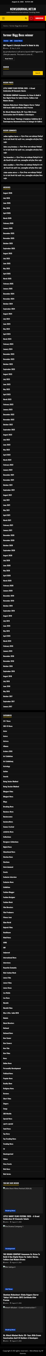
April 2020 (7, 575)
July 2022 (6, 439)
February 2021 (8, 525)
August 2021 (7, 495)
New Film (6, 1048)
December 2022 (8, 414)
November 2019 (8, 600)
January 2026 (8, 228)
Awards (5, 776)
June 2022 (6, 444)
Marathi (5, 1003)
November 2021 (8, 480)
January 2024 (7, 349)
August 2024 (7, 314)
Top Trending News (9, 1139)
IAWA (5, 942)
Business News (8, 811)
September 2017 (9, 701)
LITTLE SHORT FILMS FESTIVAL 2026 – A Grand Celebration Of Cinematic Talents (19, 89)
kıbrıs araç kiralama (10, 146)
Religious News (8, 1088)
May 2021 (6, 510)
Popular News (8, 1078)
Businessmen (7, 816)
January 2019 (7, 651)
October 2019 (8, 605)
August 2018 (7, 676)
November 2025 (8, 238)
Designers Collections (10, 842)
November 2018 (8, 661)
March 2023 (7, 399)
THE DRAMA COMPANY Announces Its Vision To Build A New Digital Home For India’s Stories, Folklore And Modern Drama (22, 98)
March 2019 (7, 641)
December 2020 (8, 535)
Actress (6, 741)
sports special (8, 1123)
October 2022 (8, 424)
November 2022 (8, 419)
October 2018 (8, 666)
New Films (6, 1053)
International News (9, 957)
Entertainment (8, 867)
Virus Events (7, 1164)
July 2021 (6, 500)
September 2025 (9, 248)
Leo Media (6, 993)
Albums (5, 746)
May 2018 (6, 691)
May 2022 (6, 449)
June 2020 (6, 565)
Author (5, 771)
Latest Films (7, 983)
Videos (5, 1159)
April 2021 (6, 515)
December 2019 (8, 595)
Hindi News (7, 937)
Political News (8, 1073)
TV (4, 1149)
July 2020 (6, 560)
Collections (7, 837)
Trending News (8, 1144)
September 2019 (9, 610)
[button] (3, 18)
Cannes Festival (8, 827)
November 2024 (8, 298)
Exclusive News (8, 882)
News (5, 1058)
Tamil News (7, 1128)
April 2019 (6, 636)
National (6, 1028)
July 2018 (6, 681)
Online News (7, 1063)
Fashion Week (8, 902)
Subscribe (39, 18)
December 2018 (8, 656)
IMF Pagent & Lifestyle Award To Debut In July (21, 45)
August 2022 (7, 434)
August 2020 (7, 555)
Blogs (5, 801)
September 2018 (9, 671)
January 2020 (8, 590)
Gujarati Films (8, 927)
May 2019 (6, 631)
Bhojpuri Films (8, 791)
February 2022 (8, 465)
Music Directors (8, 1023)
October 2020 (8, 545)
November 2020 (8, 540)
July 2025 (6, 258)
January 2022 (7, 470)
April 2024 (6, 334)
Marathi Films (8, 1008)
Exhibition (6, 887)
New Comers (7, 1043)
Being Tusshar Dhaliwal (11, 786)
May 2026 (6, 208)
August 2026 (7, 193)
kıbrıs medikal (8, 164)
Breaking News (8, 806)
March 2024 (7, 339)
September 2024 (9, 309)
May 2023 (6, 389)
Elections (6, 862)
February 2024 (8, 344)
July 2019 (6, 621)
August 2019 (7, 616)
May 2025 (6, 268)
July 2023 (6, 379)
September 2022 (9, 429)
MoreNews (34, 1351)
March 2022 (7, 460)
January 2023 (7, 409)
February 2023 (8, 404)
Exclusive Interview (10, 877)
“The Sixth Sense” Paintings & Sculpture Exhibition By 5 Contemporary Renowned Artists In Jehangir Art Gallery (22, 120)
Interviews (7, 962)
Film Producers (8, 912)
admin (7, 48)
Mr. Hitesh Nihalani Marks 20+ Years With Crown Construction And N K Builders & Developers (19, 113)
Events (6, 41)
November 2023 (8, 359)
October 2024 (8, 303)
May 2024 (6, 329)
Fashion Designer (9, 897)
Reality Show (7, 1083)
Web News (6, 1169)
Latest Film (7, 977)
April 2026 (7, 213)
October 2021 (8, 485)
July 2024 (6, 319)
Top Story (6, 1134)
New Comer (7, 1038)
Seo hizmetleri (9, 157)
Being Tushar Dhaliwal (10, 781)
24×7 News (7, 721)
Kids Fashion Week (9, 972)
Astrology (6, 766)
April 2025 (6, 273)
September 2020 (9, 550)
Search (6, 67)
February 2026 (8, 223)
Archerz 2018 (7, 751)
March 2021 (7, 520)
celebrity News (8, 831)
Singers (5, 1103)
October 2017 (7, 696)
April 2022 (6, 454)
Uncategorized (8, 1154)
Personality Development (12, 1068)
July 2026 (6, 198)
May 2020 (6, 570)
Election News (8, 857)
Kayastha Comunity (9, 967)
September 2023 (9, 369)
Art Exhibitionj (8, 761)
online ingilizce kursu (11, 136)
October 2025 (8, 243)
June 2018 (6, 686)
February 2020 (8, 585)
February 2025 (8, 283)
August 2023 (7, 374)
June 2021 (6, 505)
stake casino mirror (10, 172)
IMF (11, 41)
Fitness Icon (7, 917)
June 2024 (6, 324)
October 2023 (8, 364)
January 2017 (7, 706)
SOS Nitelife (7, 1113)
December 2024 (8, 293)
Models (5, 1018)
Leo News (6, 998)
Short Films (7, 1098)
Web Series (7, 1174)
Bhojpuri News (8, 796)
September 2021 (9, 490)
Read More (10, 59)
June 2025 (6, 263)
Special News (7, 1118)
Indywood (6, 952)
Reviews (6, 1093)
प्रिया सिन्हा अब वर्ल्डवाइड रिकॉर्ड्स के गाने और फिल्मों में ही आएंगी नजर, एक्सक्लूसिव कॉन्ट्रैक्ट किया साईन (23, 139)
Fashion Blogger (8, 892)
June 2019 (6, 626)
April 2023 (6, 394)
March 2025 (7, 278)
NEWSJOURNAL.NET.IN (23, 9)
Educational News (9, 852)
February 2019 (8, 646)
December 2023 (8, 354)
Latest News (18, 41)
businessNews (8, 821)
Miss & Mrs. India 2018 (11, 1013)
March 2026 (7, 218)
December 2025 (8, 233)
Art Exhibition (8, 756)
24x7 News (8, 1289)
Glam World (7, 922)
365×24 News (8, 726)
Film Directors (8, 907)
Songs (5, 1108)
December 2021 (8, 475)
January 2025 (7, 288)
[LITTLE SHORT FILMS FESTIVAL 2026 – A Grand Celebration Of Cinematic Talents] (23, 1200)
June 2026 (6, 203)
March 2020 (7, 580)
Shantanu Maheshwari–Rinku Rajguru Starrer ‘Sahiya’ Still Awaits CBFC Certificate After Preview (21, 106)
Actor (5, 731)
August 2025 (7, 253)
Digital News (7, 847)
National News (8, 1033)
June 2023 (6, 384)
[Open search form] (26, 18)
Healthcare (7, 932)
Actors (5, 736)
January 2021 (7, 530)
